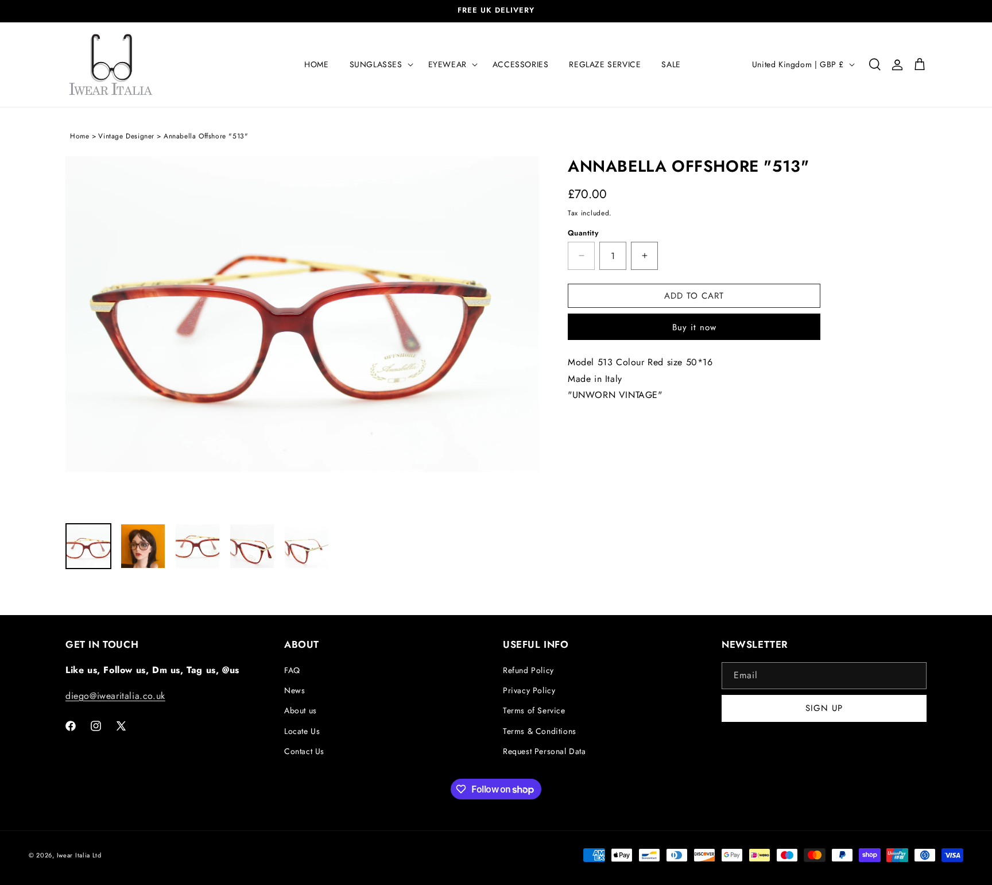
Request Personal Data (544, 751)
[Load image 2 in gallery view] (143, 546)
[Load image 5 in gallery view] (306, 546)
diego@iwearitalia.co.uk (115, 695)
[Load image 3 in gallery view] (197, 546)
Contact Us (304, 751)
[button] (378, 64)
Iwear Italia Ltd (79, 855)
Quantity (583, 232)
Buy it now (694, 327)
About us (300, 710)
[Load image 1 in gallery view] (88, 546)
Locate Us (302, 731)
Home (79, 136)
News (294, 690)
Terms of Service (534, 710)
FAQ (292, 670)
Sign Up (824, 708)
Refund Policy (528, 670)
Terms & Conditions (539, 731)
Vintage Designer (126, 136)
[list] (302, 334)
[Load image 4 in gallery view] (252, 546)
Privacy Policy (529, 690)
